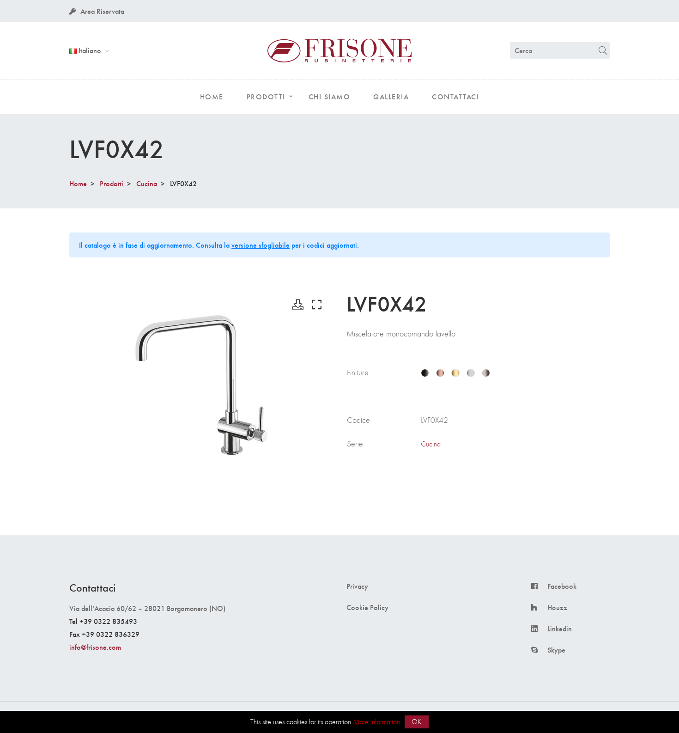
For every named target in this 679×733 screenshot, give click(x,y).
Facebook (561, 586)
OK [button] (417, 721)
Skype (556, 649)
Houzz (557, 607)
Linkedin (559, 628)
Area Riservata (102, 11)
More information (376, 721)
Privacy (357, 586)
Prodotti (111, 183)
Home (78, 183)
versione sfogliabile (260, 245)
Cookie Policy (367, 607)
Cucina (146, 183)
